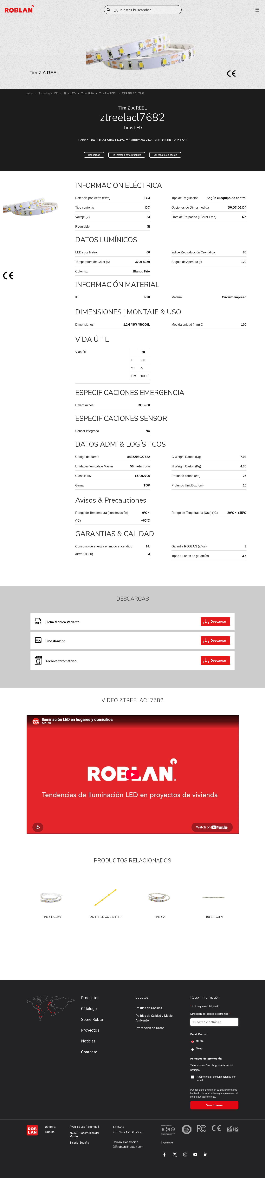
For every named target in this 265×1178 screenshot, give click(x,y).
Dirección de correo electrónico (210, 1013)
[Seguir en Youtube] (195, 1154)
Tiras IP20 (87, 93)
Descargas (94, 154)
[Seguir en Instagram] (185, 1154)
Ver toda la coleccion (165, 154)
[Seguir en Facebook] (164, 1154)
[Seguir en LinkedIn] (206, 1154)
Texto (199, 1048)
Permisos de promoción (206, 1058)
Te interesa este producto (127, 154)
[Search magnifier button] (108, 9)
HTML (200, 1040)
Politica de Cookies (149, 1008)
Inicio (30, 93)
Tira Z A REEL (107, 93)
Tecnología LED (48, 93)
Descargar (218, 621)
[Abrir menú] (256, 9)
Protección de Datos (150, 1028)
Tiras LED (70, 93)
